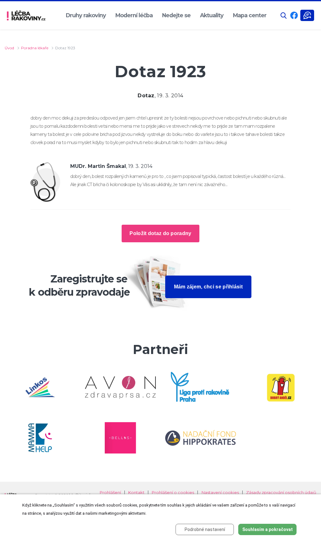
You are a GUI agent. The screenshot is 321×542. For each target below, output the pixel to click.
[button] (283, 15)
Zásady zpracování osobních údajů (281, 493)
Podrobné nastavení (205, 529)
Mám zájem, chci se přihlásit (208, 286)
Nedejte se (176, 15)
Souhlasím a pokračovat (267, 529)
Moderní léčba (134, 15)
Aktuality (212, 15)
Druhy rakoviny (86, 15)
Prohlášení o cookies (173, 493)
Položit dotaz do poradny (160, 233)
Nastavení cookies (220, 493)
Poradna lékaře (34, 48)
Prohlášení (110, 493)
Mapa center (249, 15)
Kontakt (136, 493)
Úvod (9, 48)
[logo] (26, 15)
